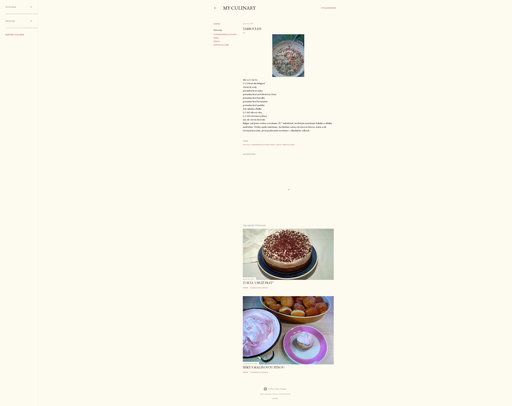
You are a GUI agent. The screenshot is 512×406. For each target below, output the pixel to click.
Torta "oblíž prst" (258, 283)
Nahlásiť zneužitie (14, 34)
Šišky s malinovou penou (263, 367)
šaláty (216, 38)
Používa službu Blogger (277, 389)
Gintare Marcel (284, 394)
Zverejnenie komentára (259, 288)
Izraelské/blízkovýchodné (225, 34)
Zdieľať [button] (216, 24)
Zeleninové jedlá (221, 45)
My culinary (239, 8)
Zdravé (216, 41)
